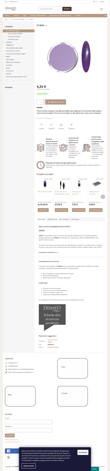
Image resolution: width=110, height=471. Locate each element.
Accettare (83, 452)
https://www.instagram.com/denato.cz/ (21, 372)
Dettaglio (43, 210)
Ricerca (67, 9)
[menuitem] (7, 15)
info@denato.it (13, 363)
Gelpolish (9, 42)
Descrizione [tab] (41, 219)
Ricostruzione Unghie (13, 31)
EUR (94, 2)
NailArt (8, 57)
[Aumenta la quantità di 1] (44, 101)
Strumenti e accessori (13, 51)
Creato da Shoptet (99, 467)
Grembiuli (9, 65)
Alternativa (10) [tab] (52, 219)
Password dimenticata (12, 442)
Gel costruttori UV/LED (15, 34)
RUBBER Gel (10, 45)
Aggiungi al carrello (57, 102)
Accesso (10, 435)
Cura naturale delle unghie (14, 48)
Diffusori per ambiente (13, 62)
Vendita (8, 74)
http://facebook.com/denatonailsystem (21, 369)
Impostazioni (28, 466)
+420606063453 (13, 366)
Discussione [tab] (75, 219)
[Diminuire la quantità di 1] (44, 103)
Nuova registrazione (11, 440)
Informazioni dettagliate (44, 118)
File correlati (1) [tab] (64, 219)
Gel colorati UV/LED (14, 37)
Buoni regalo (10, 59)
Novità (8, 68)
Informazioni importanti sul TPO (16, 77)
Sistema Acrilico (13, 39)
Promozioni (9, 71)
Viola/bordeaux (53, 347)
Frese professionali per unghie (16, 54)
